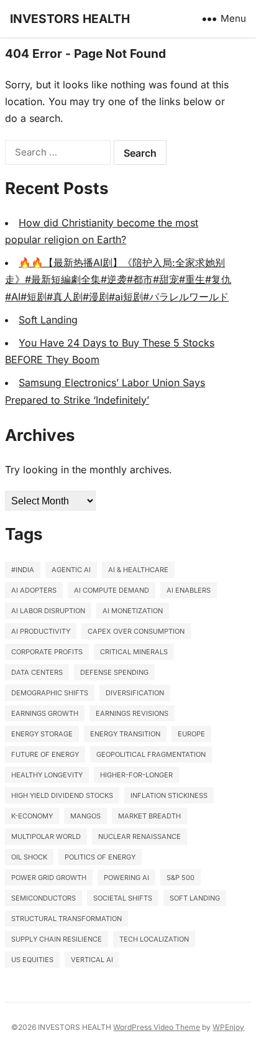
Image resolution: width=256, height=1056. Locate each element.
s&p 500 (180, 877)
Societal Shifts (122, 898)
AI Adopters (34, 590)
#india (22, 569)
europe (191, 733)
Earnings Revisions (132, 713)
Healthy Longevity (47, 775)
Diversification (135, 692)
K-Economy (32, 816)
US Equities (32, 959)
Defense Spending (114, 672)
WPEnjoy (228, 1027)
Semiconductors (43, 898)
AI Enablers (189, 590)
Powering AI (126, 877)
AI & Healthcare (138, 569)
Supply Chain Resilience (56, 939)
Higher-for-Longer (136, 775)
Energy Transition (125, 733)
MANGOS (85, 816)
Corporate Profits (47, 651)
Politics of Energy (100, 857)
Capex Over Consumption (136, 631)
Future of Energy (45, 754)
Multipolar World (46, 836)
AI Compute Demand (111, 590)
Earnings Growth (44, 713)
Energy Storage (42, 733)
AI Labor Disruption (48, 610)
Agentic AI (71, 569)
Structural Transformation (66, 918)
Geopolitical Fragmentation (151, 754)
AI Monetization (133, 610)
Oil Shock (29, 857)
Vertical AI (92, 959)
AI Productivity (40, 631)
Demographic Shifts (49, 692)
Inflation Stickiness (169, 795)
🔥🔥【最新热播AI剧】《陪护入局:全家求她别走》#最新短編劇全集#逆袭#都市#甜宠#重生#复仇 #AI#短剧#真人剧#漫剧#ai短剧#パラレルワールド (118, 279)
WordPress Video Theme (156, 1027)
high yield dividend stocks (62, 795)
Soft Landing (48, 319)
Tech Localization (154, 939)
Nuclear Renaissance (139, 836)
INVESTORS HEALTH (70, 18)
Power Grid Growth (48, 877)
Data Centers (37, 672)
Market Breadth (149, 816)
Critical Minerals (134, 651)
